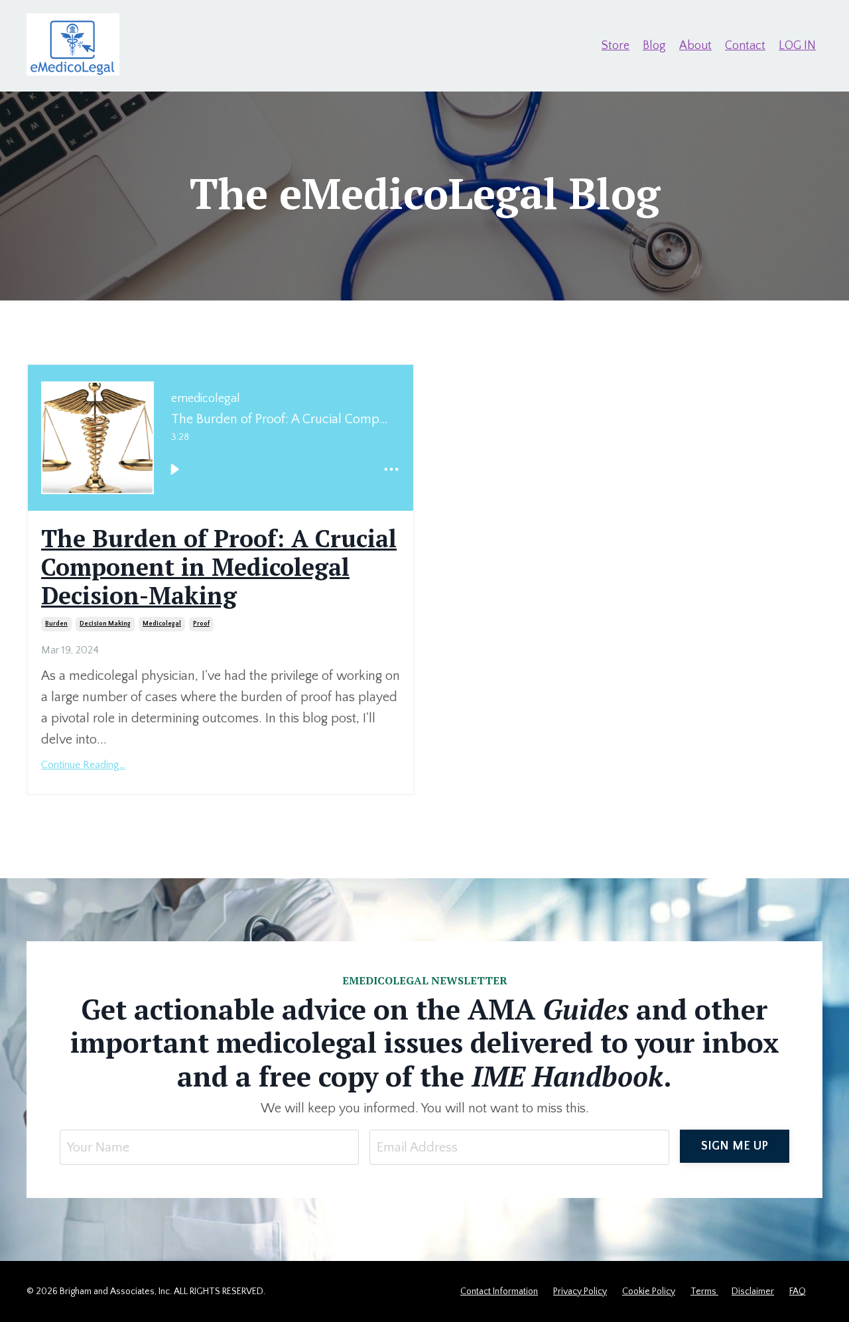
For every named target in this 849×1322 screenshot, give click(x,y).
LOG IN (797, 45)
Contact (745, 45)
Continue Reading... (83, 765)
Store (615, 45)
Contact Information (499, 1291)
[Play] (174, 469)
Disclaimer (753, 1291)
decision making (105, 624)
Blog (654, 45)
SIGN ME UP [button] (735, 1146)
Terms (704, 1291)
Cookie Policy (648, 1291)
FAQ (797, 1291)
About (695, 45)
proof (201, 624)
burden (56, 624)
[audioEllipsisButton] (391, 469)
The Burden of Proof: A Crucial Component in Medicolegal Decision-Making (219, 567)
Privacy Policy (580, 1291)
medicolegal (162, 624)
